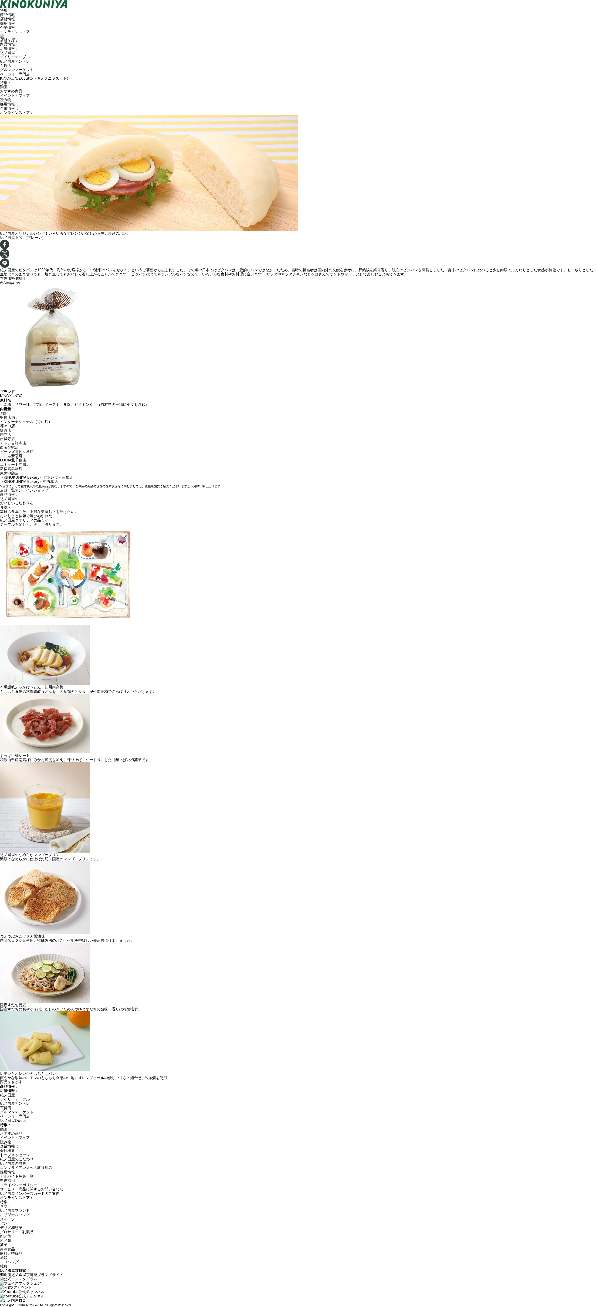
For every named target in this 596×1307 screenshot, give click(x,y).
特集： (5, 82)
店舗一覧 (7, 490)
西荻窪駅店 (9, 447)
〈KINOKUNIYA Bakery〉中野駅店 (29, 481)
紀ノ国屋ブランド (15, 1210)
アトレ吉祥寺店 (13, 443)
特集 (3, 10)
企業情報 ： (10, 108)
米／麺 (5, 1240)
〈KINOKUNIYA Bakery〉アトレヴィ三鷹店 (36, 477)
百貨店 (5, 65)
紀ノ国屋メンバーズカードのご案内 (30, 1193)
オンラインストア (15, 31)
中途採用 (7, 1180)
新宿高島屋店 (11, 468)
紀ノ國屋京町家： (15, 1270)
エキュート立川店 (15, 464)
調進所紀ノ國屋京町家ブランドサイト (31, 1274)
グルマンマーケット (17, 69)
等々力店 (7, 425)
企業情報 (7, 27)
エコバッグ (9, 1261)
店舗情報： (9, 48)
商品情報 (7, 14)
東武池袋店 (9, 473)
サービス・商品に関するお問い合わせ (31, 1189)
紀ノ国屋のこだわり (17, 1158)
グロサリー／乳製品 (17, 1231)
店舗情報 (7, 18)
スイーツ (7, 1219)
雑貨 (3, 1266)
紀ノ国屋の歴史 (13, 1163)
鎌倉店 (5, 430)
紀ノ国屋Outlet (13, 1120)
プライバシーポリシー (18, 1184)
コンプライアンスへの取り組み (26, 1167)
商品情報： (9, 44)
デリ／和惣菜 (11, 1227)
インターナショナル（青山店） (26, 421)
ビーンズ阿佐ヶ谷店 (17, 451)
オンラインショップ (31, 490)
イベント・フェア (15, 95)
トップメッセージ (15, 1154)
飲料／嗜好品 (11, 1253)
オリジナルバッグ (15, 1214)
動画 (3, 86)
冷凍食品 (7, 1249)
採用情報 (7, 23)
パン (3, 1223)
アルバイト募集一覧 (17, 1176)
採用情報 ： (10, 104)
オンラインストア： (17, 112)
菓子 (3, 1244)
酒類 (3, 1257)
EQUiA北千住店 (13, 460)
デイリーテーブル (15, 56)
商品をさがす (11, 1081)
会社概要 (7, 1150)
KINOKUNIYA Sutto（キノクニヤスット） (35, 78)
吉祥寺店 (7, 438)
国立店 (5, 434)
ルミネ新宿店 (11, 455)
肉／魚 (5, 1236)
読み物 (5, 99)
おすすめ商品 (11, 91)
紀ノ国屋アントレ (15, 61)
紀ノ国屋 (7, 52)
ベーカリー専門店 (15, 74)
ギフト (5, 1206)
